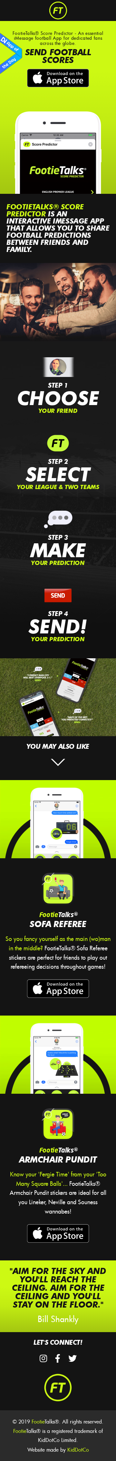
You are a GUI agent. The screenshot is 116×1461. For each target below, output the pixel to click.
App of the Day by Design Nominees (11, 53)
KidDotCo (78, 1449)
